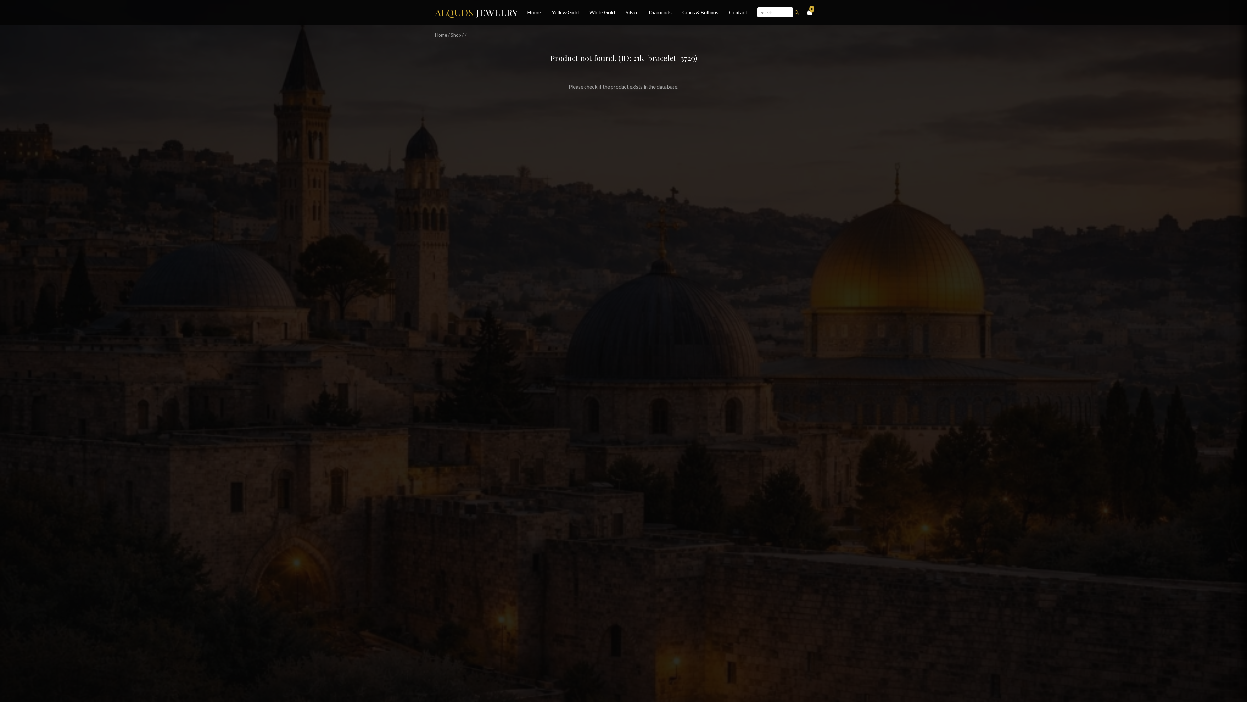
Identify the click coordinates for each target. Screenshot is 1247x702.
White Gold (602, 12)
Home (534, 12)
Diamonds (660, 12)
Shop (456, 35)
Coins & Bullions (700, 12)
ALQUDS (476, 12)
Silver (632, 12)
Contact (738, 12)
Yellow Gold (565, 12)
